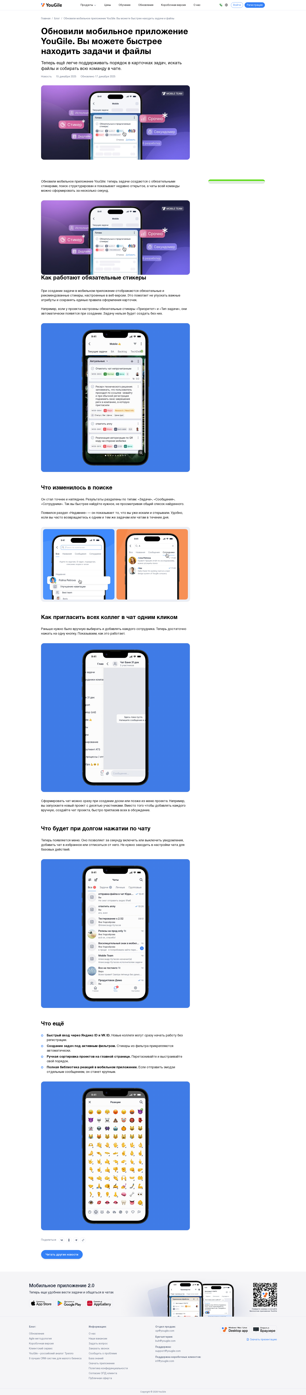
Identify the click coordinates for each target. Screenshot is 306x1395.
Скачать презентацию (263, 1340)
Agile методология (40, 1339)
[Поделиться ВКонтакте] (62, 1240)
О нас (197, 5)
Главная (45, 19)
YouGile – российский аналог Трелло (51, 1354)
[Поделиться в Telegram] (76, 1240)
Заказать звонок (99, 1349)
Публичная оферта (100, 1378)
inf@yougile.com (164, 1361)
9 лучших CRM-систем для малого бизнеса (55, 1359)
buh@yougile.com (165, 1341)
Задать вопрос (98, 1344)
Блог (57, 19)
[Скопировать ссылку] (83, 1240)
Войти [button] (237, 5)
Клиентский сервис (41, 1349)
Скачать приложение (102, 1364)
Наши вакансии (98, 1339)
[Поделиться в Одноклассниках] (69, 1240)
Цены (107, 5)
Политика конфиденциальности (108, 1369)
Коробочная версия (173, 5)
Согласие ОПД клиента (103, 1374)
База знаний (96, 1359)
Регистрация (255, 5)
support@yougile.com (168, 1351)
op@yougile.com (164, 1331)
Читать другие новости (62, 1255)
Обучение (125, 5)
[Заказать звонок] (221, 5)
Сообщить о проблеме (103, 1354)
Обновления (145, 5)
